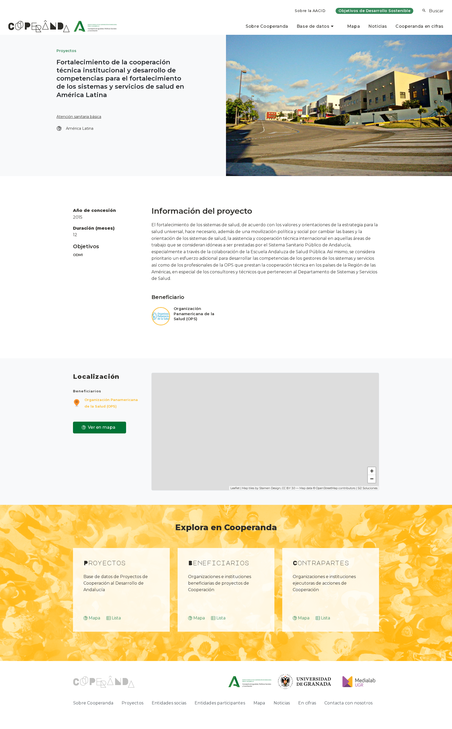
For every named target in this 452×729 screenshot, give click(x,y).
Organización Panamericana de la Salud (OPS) (194, 313)
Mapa (353, 26)
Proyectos (66, 50)
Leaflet (235, 488)
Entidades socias (169, 702)
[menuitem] (310, 11)
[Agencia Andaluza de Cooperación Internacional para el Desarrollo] (93, 26)
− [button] (372, 479)
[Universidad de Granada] (304, 681)
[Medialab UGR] (357, 681)
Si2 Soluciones (367, 488)
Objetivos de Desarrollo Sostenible (374, 10)
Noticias (377, 26)
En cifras (307, 702)
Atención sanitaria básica (78, 116)
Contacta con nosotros (348, 702)
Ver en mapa (101, 427)
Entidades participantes (220, 702)
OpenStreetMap (327, 488)
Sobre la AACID (310, 10)
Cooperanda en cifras (420, 26)
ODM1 (78, 255)
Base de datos (313, 26)
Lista (116, 617)
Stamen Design (270, 488)
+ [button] (372, 471)
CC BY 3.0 (288, 488)
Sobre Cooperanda (267, 26)
